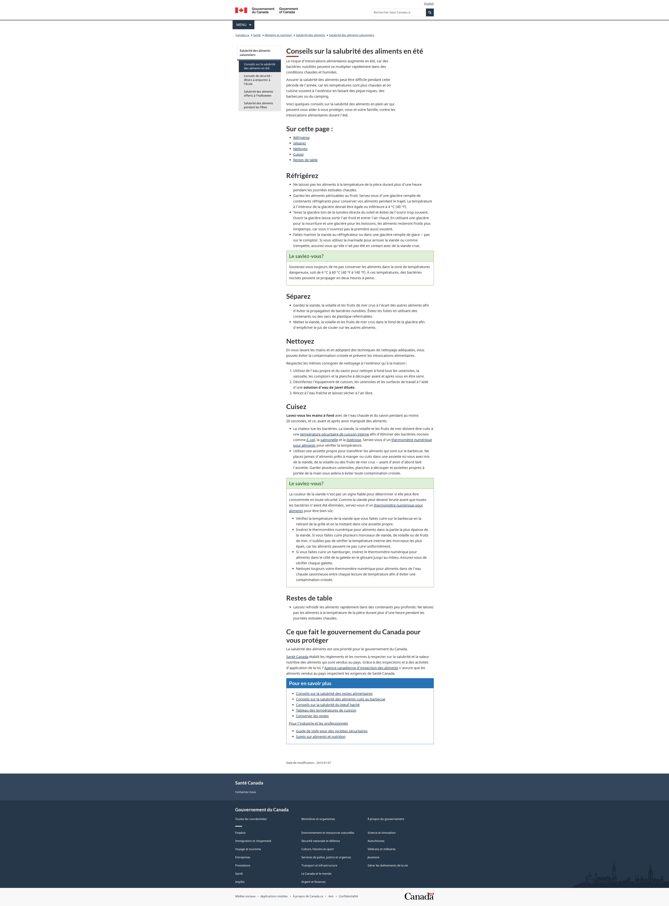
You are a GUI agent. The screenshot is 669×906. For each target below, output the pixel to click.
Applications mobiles (274, 896)
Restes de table (305, 160)
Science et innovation (382, 833)
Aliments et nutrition (278, 35)
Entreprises (242, 857)
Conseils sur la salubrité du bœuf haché (328, 704)
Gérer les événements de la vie (388, 865)
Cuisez (298, 154)
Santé (257, 35)
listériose (354, 439)
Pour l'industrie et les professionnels (318, 723)
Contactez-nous (245, 792)
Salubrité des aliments (310, 35)
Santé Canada (297, 656)
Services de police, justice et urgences (326, 857)
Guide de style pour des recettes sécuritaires (332, 731)
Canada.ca (242, 35)
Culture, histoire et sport (317, 849)
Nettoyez (300, 148)
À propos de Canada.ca (308, 896)
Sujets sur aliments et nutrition (320, 736)
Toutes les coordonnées (251, 819)
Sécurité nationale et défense (320, 841)
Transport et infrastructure (319, 865)
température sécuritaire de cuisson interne (334, 434)
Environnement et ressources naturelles (327, 833)
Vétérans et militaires (382, 849)
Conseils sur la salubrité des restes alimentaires (334, 693)
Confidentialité (348, 896)
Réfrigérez (301, 137)
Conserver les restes (312, 715)
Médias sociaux (245, 896)
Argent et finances (313, 882)
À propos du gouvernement (386, 819)
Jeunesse (373, 857)
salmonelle (329, 439)
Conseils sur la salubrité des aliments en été (259, 66)
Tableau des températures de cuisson (326, 710)
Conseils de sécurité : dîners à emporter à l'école (258, 80)
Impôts (240, 882)
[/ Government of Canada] (266, 10)
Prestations (242, 865)
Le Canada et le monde (316, 874)
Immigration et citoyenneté (253, 841)
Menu (245, 24)
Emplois (240, 833)
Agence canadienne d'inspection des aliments (361, 667)
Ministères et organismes (318, 819)
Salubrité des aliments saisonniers (351, 35)
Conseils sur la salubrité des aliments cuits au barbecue (340, 699)
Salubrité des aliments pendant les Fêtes (258, 105)
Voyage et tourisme (248, 849)
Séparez (299, 143)
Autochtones (376, 841)
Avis (331, 896)
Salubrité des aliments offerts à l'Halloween (258, 93)
